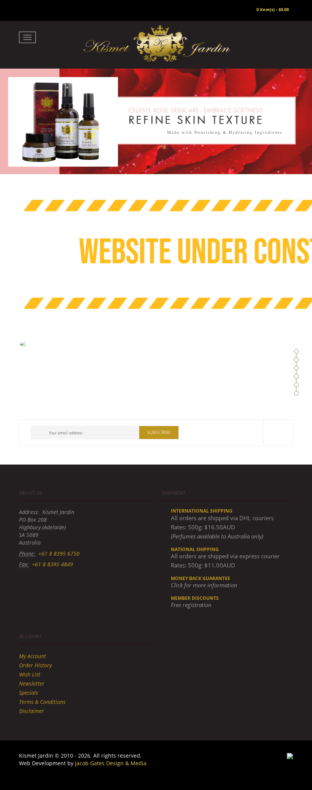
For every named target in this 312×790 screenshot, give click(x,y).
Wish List (29, 674)
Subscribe (159, 432)
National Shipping (195, 549)
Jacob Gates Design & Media (110, 763)
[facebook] (278, 432)
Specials (28, 692)
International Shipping (201, 511)
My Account (32, 656)
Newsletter (32, 683)
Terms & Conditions (42, 701)
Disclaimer (31, 711)
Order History (35, 665)
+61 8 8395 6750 (59, 553)
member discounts (195, 598)
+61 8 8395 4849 (52, 564)
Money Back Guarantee (200, 578)
